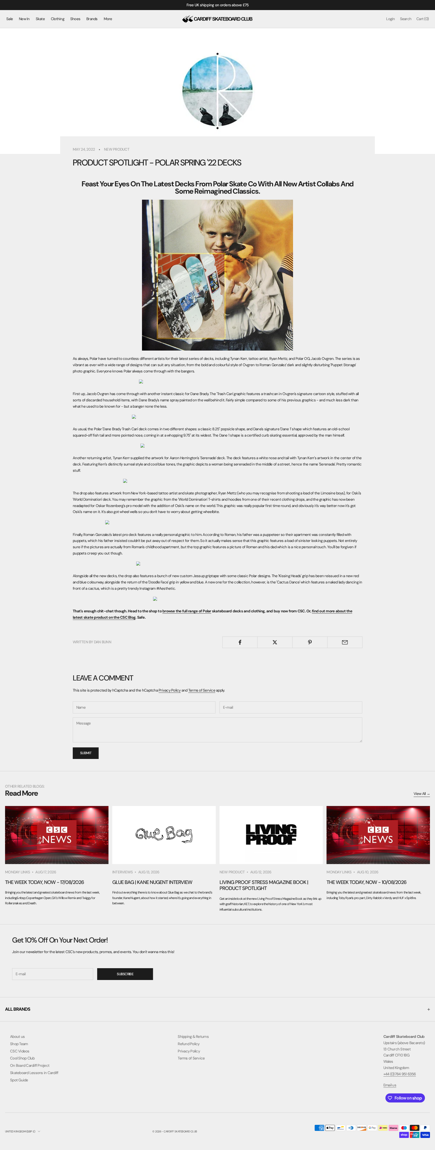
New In (24, 18)
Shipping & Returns (193, 1036)
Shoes (75, 18)
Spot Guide (19, 1080)
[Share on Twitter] (275, 642)
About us (17, 1036)
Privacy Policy (170, 690)
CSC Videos (19, 1051)
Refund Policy (188, 1043)
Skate (40, 18)
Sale (9, 18)
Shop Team (19, 1043)
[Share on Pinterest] (310, 642)
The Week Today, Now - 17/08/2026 (44, 882)
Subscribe (125, 974)
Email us (389, 1085)
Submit (85, 753)
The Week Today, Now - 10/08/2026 (367, 882)
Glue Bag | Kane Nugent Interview (152, 882)
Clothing (57, 18)
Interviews (122, 872)
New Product (116, 149)
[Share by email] (345, 642)
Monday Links (17, 872)
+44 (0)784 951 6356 (399, 1074)
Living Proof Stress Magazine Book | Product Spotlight (264, 885)
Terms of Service (201, 690)
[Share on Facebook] (240, 642)
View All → (422, 793)
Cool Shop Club (22, 1058)
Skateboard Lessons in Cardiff (34, 1072)
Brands (92, 18)
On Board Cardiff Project (29, 1065)
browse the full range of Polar (186, 611)
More (108, 18)
